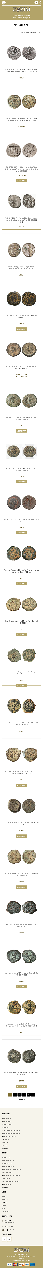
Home (4, 1196)
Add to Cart (21, 181)
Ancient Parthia (7, 1184)
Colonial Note (6, 1178)
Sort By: (23, 32)
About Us (5, 1199)
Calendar (4, 1202)
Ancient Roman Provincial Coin (11, 1169)
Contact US (5, 1211)
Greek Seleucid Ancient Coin (10, 1181)
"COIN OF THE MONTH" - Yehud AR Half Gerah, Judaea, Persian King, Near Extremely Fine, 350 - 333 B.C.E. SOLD (21, 220)
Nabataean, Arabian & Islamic (11, 1133)
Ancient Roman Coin (8, 1160)
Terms (4, 1205)
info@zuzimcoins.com (11, 1230)
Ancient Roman (6, 1118)
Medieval (4, 1145)
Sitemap (21, 1259)
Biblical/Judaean (7, 1124)
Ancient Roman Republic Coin (11, 1175)
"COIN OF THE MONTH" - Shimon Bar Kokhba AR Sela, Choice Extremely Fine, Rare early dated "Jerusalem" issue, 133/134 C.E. (21, 169)
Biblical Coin (6, 1157)
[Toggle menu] (4, 2)
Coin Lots (5, 1142)
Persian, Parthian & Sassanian (11, 1130)
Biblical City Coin (7, 1163)
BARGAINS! (5, 1139)
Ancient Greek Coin (8, 1166)
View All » (5, 1187)
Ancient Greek (6, 1121)
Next (21, 1100)
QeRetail (27, 1261)
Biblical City (5, 1127)
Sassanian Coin (7, 1172)
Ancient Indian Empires (9, 1136)
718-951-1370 (8, 1226)
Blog (3, 1208)
